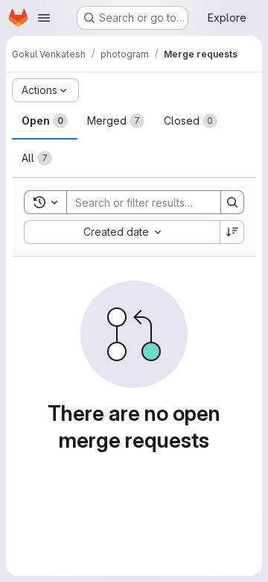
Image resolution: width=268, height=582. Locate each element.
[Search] (232, 202)
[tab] (44, 121)
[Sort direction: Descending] (232, 232)
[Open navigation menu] (44, 18)
